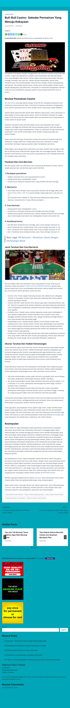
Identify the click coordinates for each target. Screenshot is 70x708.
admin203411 (10, 26)
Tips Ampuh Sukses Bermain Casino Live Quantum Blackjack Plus (51, 535)
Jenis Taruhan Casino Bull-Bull (54, 494)
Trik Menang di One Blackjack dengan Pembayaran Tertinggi (25, 646)
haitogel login (59, 415)
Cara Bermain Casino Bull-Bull (14, 494)
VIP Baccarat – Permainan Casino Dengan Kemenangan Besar (25, 641)
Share (25, 34)
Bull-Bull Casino (10, 103)
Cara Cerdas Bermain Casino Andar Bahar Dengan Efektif (53, 510)
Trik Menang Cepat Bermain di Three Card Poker (21, 650)
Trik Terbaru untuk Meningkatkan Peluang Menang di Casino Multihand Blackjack (32, 660)
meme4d (8, 487)
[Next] (65, 537)
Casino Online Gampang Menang (34, 494)
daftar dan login (17, 677)
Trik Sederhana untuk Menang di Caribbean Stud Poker (23, 655)
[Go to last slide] (4, 537)
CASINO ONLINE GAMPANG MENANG (38, 286)
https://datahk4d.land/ (10, 670)
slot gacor (38, 478)
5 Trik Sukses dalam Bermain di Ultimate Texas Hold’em (16, 510)
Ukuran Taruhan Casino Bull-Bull (36, 498)
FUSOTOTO (6, 668)
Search (4, 627)
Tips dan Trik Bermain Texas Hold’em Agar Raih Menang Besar (16, 535)
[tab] (31, 547)
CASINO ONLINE (9, 14)
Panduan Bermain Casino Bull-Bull (15, 498)
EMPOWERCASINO (48, 473)
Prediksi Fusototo (8, 672)
